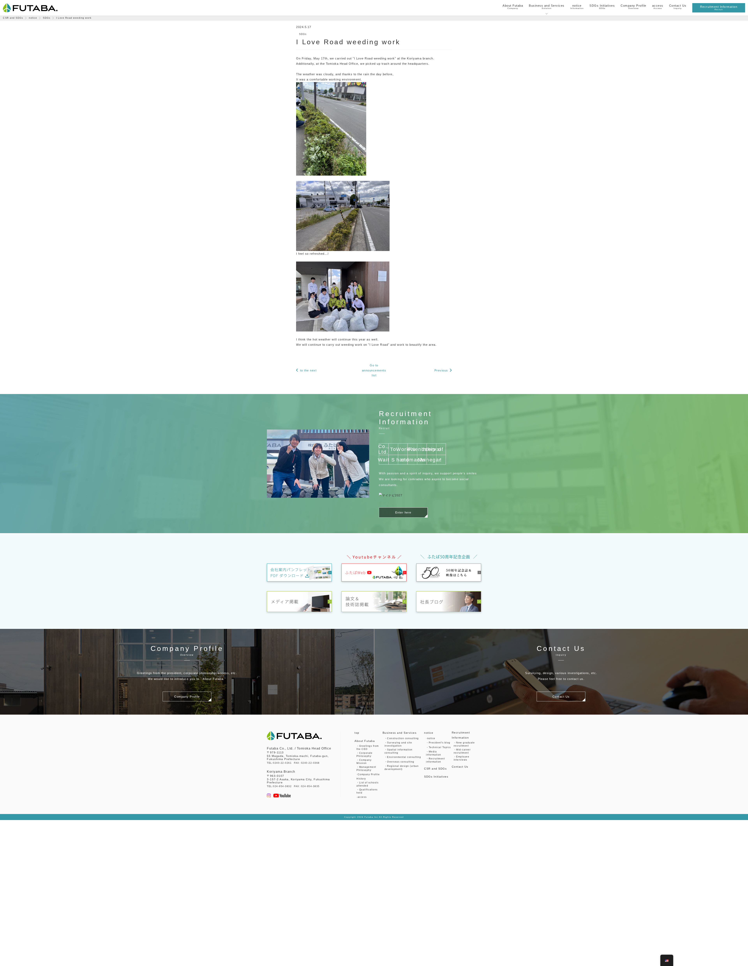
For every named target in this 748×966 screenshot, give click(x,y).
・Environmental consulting (403, 757)
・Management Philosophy (366, 769)
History (361, 778)
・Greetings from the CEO (367, 747)
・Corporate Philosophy (364, 754)
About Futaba (365, 740)
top (357, 732)
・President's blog (438, 742)
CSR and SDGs (435, 768)
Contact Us (460, 766)
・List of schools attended (367, 784)
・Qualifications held (367, 791)
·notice (430, 738)
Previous (441, 370)
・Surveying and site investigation (398, 744)
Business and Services (400, 732)
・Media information (433, 753)
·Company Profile (368, 774)
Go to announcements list (374, 370)
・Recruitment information (435, 760)
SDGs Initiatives (436, 776)
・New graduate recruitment (464, 744)
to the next (308, 370)
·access (361, 797)
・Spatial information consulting (399, 751)
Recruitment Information (461, 735)
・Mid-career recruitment (462, 751)
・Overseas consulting (399, 761)
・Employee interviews (461, 758)
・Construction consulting (402, 738)
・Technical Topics (438, 747)
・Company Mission (363, 761)
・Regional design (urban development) (402, 768)
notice (428, 732)
